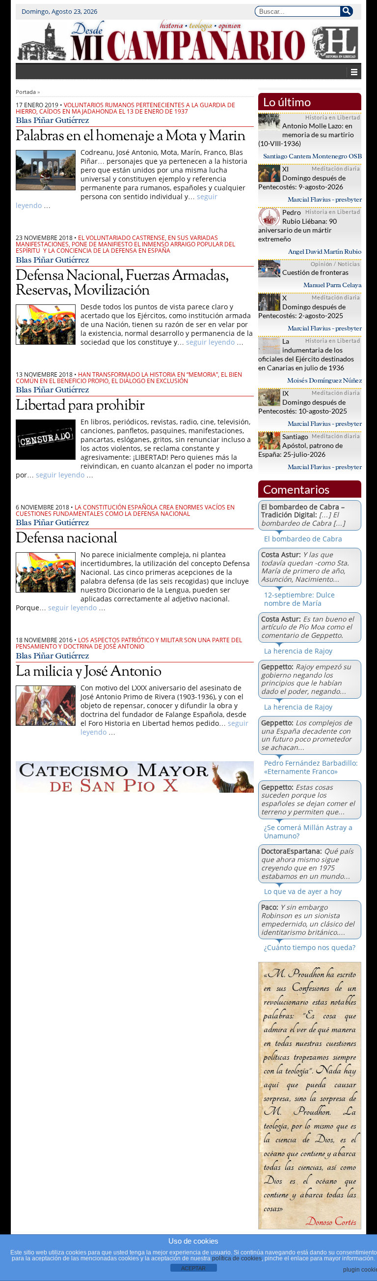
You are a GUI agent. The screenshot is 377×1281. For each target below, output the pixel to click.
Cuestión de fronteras (315, 272)
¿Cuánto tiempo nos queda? (309, 947)
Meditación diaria (336, 168)
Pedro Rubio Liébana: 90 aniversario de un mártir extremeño (297, 225)
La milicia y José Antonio (88, 672)
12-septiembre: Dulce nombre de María (299, 599)
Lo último (287, 101)
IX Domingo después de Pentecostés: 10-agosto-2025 (302, 402)
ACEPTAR (193, 1268)
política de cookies (237, 1258)
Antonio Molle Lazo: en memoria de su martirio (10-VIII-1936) (306, 134)
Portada (26, 91)
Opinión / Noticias (335, 264)
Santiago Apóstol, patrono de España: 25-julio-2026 (300, 445)
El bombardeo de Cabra (303, 538)
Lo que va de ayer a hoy (303, 891)
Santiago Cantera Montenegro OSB (312, 156)
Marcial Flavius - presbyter (325, 199)
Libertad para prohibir (80, 406)
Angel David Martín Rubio (324, 251)
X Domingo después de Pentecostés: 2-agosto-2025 (302, 307)
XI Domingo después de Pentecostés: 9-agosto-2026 (302, 178)
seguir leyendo (210, 342)
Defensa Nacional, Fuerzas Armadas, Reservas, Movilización (122, 283)
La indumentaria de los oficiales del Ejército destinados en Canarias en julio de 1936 (306, 354)
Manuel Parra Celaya (332, 285)
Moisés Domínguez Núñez (324, 380)
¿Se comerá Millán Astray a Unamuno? (308, 831)
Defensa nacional (66, 538)
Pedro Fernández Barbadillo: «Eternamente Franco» (311, 767)
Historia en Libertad (332, 117)
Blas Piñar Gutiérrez (52, 120)
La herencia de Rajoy (298, 650)
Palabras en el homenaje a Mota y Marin (130, 136)
